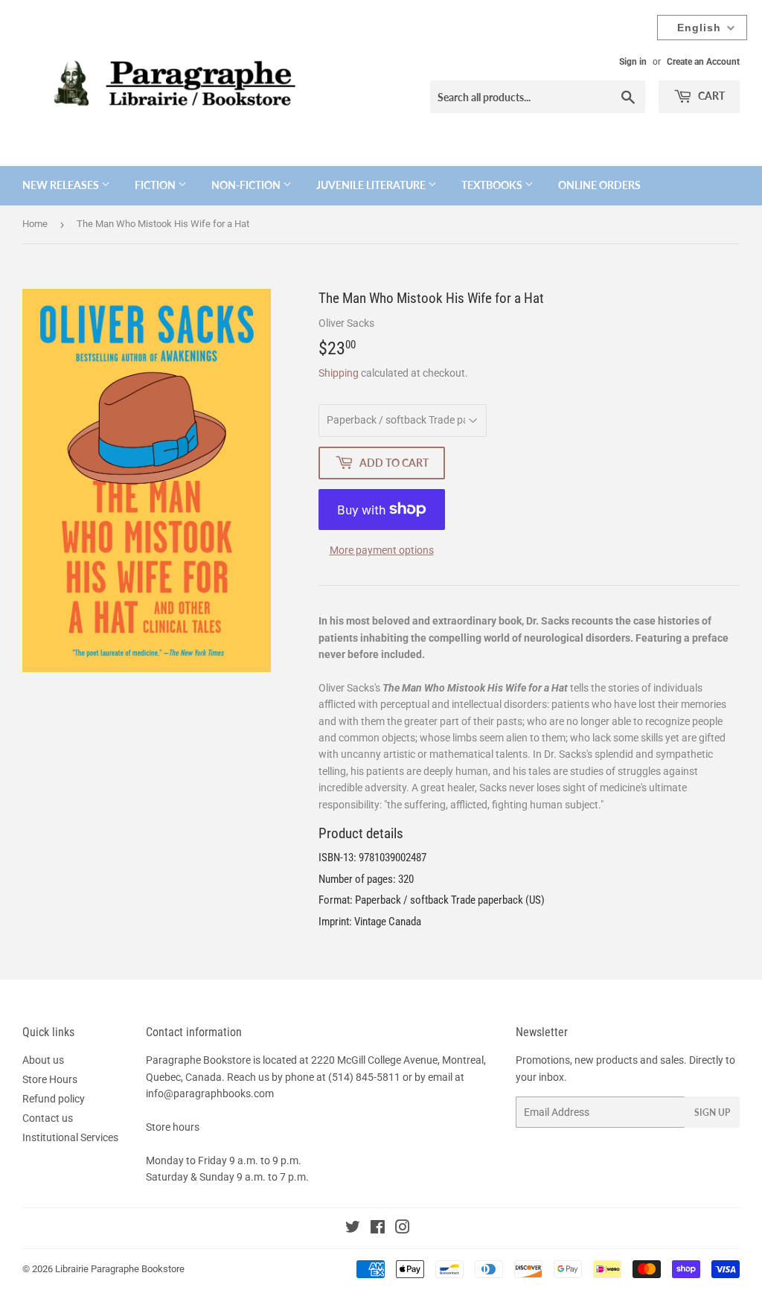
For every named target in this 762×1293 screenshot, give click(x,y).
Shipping (338, 373)
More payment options (382, 550)
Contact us (47, 1118)
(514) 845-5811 (364, 1077)
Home (35, 223)
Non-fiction (247, 185)
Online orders (599, 185)
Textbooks (493, 185)
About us (43, 1060)
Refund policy (53, 1099)
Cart (710, 95)
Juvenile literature (372, 185)
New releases (61, 185)
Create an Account (703, 62)
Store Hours (49, 1079)
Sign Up (712, 1112)
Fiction (156, 185)
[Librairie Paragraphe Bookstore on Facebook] (377, 1229)
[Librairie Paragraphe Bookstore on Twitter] (352, 1229)
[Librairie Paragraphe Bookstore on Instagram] (402, 1229)
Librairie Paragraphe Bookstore (120, 1268)
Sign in (633, 62)
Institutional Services (70, 1137)
